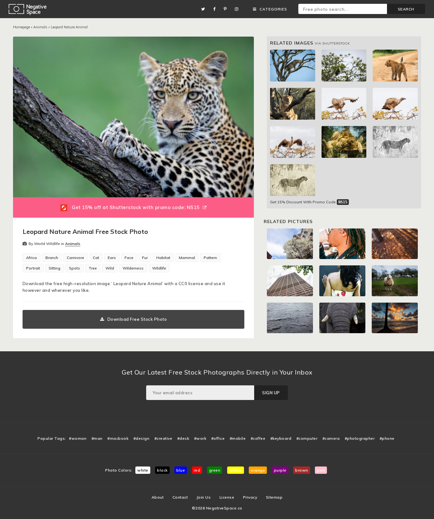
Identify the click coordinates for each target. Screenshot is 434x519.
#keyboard (281, 438)
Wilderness (133, 268)
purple (280, 470)
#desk (183, 438)
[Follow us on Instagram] (238, 9)
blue (180, 470)
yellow (235, 470)
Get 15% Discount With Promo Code (308, 202)
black (162, 470)
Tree (93, 268)
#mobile (238, 438)
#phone (387, 438)
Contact (180, 497)
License (227, 497)
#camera (331, 438)
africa (31, 257)
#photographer (360, 438)
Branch (51, 257)
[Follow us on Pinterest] (227, 9)
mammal (187, 257)
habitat (163, 257)
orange (258, 470)
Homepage (21, 27)
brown (301, 470)
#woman (77, 438)
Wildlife (159, 268)
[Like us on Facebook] (216, 9)
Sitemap (274, 497)
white (142, 470)
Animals (40, 27)
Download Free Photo (137, 319)
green (214, 470)
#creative (163, 438)
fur (145, 257)
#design (141, 438)
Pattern (210, 257)
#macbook (117, 438)
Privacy (250, 497)
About (158, 497)
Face (129, 257)
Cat (96, 257)
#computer (307, 438)
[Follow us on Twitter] (204, 9)
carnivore (75, 257)
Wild (109, 268)
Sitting (54, 268)
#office (218, 438)
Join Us (204, 497)
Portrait (33, 268)
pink (321, 470)
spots (74, 268)
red (197, 470)
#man (97, 438)
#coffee (258, 438)
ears (112, 257)
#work (200, 438)
